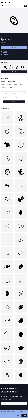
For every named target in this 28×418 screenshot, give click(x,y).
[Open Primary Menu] (2, 2)
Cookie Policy (14, 411)
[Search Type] (3, 6)
